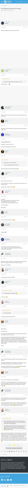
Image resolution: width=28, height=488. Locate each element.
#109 (26, 216)
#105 (26, 138)
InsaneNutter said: (5, 418)
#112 (26, 258)
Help (2, 486)
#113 (26, 274)
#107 (26, 178)
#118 (26, 376)
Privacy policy (16, 485)
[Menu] (1, 2)
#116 (26, 325)
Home (5, 486)
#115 (26, 306)
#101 (26, 27)
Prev (10, 445)
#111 (26, 243)
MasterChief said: (5, 310)
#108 (26, 196)
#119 (26, 395)
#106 (26, 156)
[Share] (24, 27)
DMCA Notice (22, 485)
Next (18, 445)
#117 (26, 356)
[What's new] (24, 1)
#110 (26, 229)
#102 (26, 75)
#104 (26, 125)
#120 (26, 414)
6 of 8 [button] (14, 445)
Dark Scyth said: (5, 78)
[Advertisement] (14, 15)
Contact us (3, 485)
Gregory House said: (6, 290)
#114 (26, 286)
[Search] (26, 1)
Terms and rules (9, 485)
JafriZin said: (4, 159)
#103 (26, 112)
